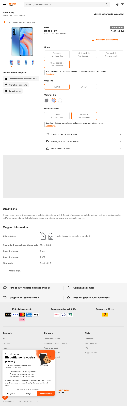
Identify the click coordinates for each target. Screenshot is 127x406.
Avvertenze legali (51, 348)
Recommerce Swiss (52, 338)
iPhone (6, 338)
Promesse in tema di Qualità (55, 343)
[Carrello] (122, 4)
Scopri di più (50, 74)
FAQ (86, 348)
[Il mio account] (117, 4)
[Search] (106, 4)
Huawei (6, 348)
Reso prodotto (91, 343)
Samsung (6, 343)
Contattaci (89, 338)
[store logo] (13, 4)
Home (4, 22)
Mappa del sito (91, 352)
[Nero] (46, 100)
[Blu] (53, 100)
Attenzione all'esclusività (106, 39)
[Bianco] (60, 100)
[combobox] (63, 4)
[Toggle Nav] (4, 4)
